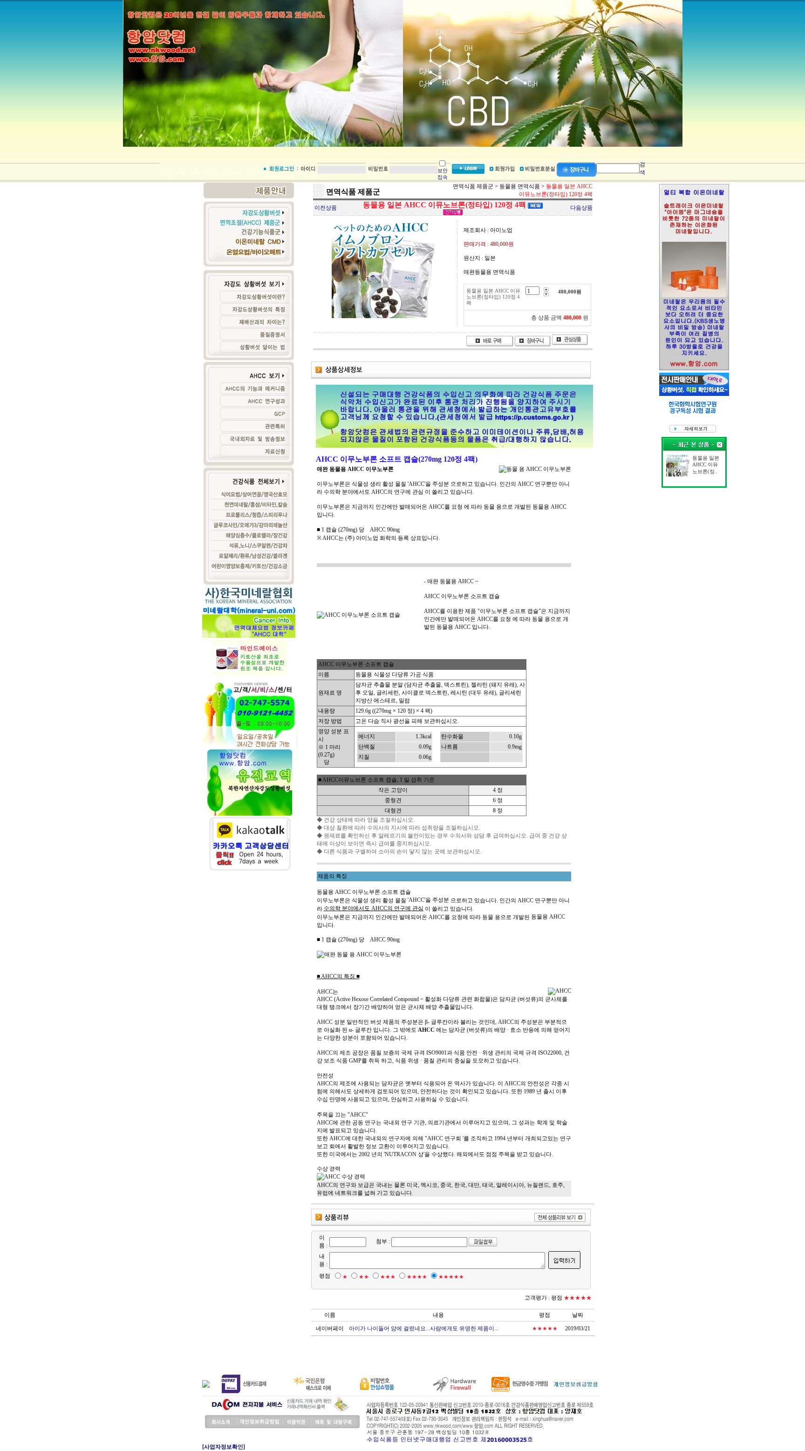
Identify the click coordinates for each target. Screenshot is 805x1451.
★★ (364, 1277)
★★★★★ (451, 1277)
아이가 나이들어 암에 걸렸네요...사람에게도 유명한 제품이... (423, 1328)
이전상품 (325, 207)
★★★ (388, 1277)
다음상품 (581, 207)
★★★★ (417, 1277)
